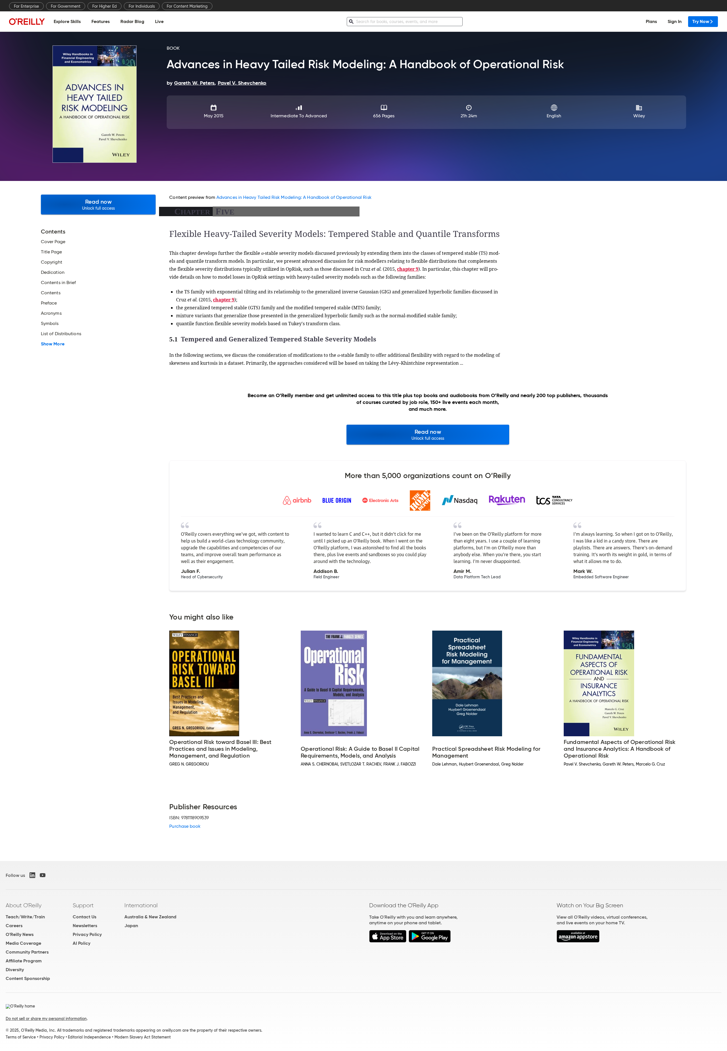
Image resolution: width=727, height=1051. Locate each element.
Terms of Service (21, 1037)
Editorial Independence (89, 1037)
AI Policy (81, 943)
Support (83, 905)
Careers (14, 926)
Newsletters (85, 926)
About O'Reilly (23, 905)
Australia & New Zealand (150, 917)
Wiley (639, 115)
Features (100, 21)
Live (159, 21)
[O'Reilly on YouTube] (42, 875)
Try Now (700, 21)
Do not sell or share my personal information (46, 1018)
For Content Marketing (187, 6)
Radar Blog (132, 21)
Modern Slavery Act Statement (142, 1037)
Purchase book (184, 826)
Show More (52, 344)
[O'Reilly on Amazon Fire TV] (578, 941)
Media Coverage (23, 943)
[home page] (27, 21)
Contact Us (84, 917)
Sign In (675, 21)
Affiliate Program (24, 961)
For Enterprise (26, 6)
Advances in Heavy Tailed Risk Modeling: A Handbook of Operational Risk (293, 197)
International (141, 905)
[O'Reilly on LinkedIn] (32, 875)
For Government (65, 6)
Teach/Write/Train (25, 917)
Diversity (15, 970)
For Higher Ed (104, 6)
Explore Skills (67, 21)
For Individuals (142, 6)
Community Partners (27, 952)
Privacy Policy (87, 934)
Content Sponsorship (28, 978)
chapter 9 (407, 269)
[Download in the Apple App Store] (387, 941)
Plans (651, 21)
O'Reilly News (20, 934)
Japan (131, 926)
